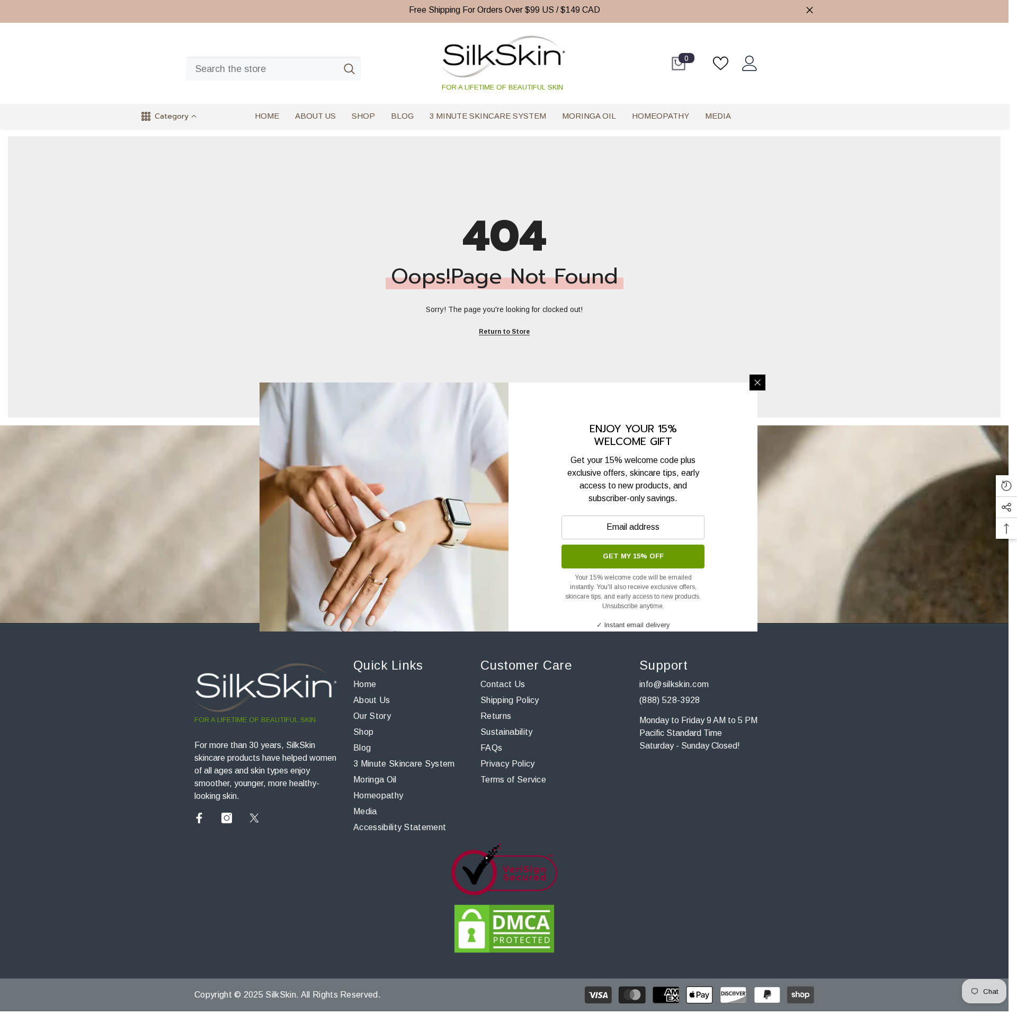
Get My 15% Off (633, 556)
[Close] (757, 382)
